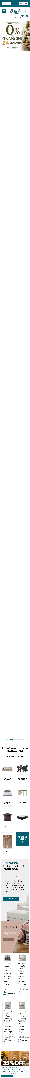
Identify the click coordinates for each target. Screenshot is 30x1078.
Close (10, 1075)
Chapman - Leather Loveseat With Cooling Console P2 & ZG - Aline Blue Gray (8, 974)
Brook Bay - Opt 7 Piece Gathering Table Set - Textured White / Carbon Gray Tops (22, 974)
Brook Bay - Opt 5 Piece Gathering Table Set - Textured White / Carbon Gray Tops (22, 1021)
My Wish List (22, 15)
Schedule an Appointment (6, 3)
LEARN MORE (12, 899)
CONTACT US (23, 3)
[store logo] (15, 11)
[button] (7, 739)
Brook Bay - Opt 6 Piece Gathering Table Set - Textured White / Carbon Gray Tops (8, 1021)
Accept (5, 1075)
